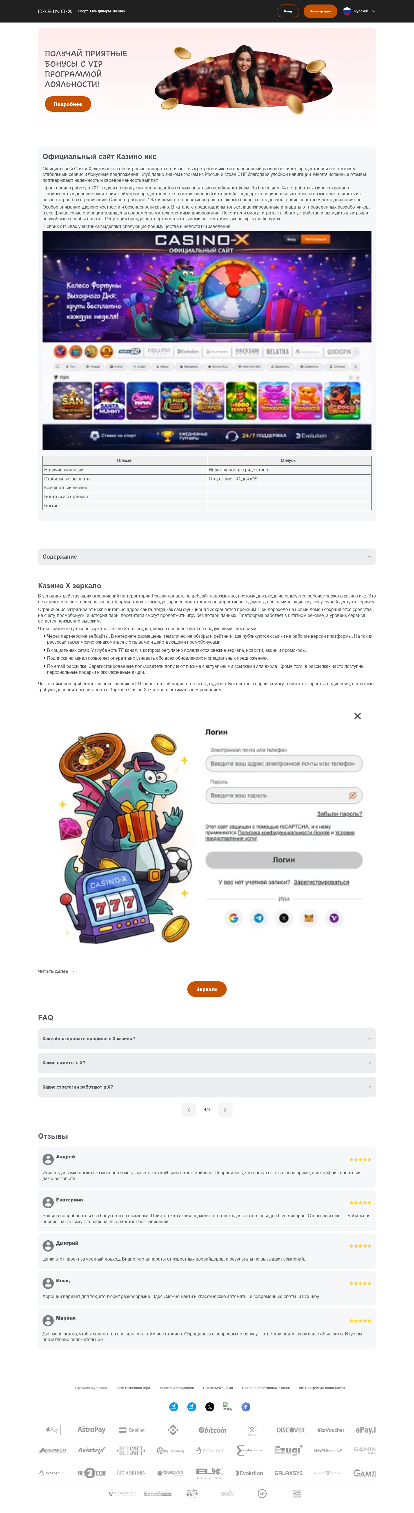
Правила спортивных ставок (266, 1388)
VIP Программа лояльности (322, 1388)
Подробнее (68, 104)
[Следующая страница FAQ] (225, 1109)
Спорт (83, 11)
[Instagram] (227, 1407)
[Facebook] (245, 1407)
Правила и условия (91, 1388)
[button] (359, 11)
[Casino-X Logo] (55, 11)
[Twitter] (209, 1407)
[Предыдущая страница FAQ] (188, 1109)
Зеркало (207, 989)
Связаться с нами (218, 1388)
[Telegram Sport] (173, 1407)
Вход (288, 11)
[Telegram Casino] (191, 1407)
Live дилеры (100, 11)
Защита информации (176, 1388)
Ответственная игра (133, 1388)
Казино (119, 11)
